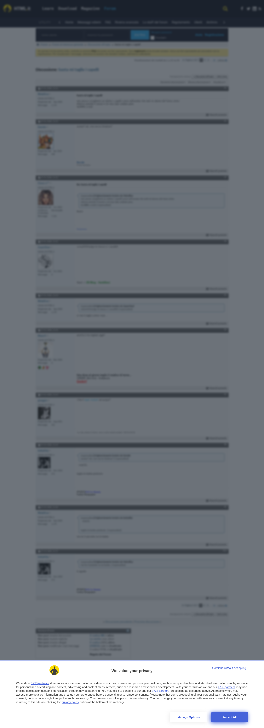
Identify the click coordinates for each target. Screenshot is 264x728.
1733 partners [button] (40, 683)
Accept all (230, 717)
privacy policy (70, 702)
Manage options (188, 717)
